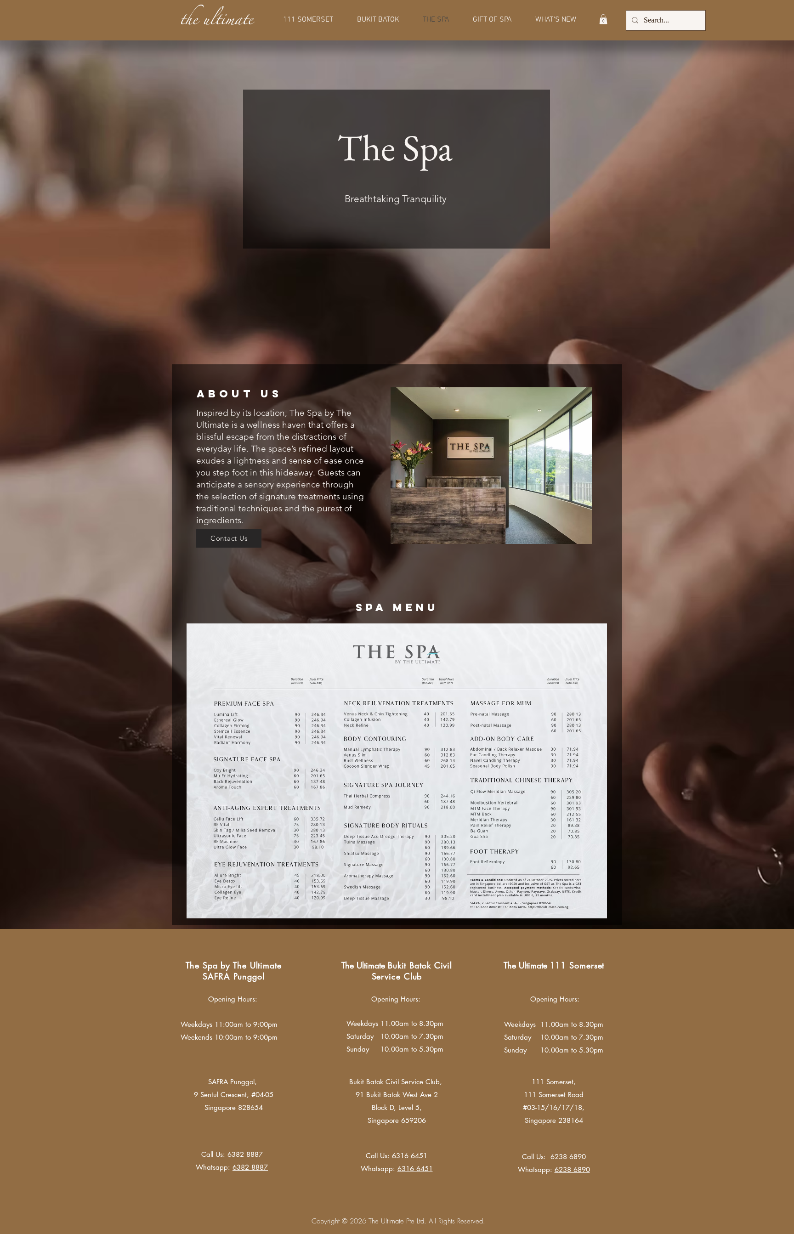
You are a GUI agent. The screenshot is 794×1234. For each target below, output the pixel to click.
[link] (603, 19)
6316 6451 (409, 1155)
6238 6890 (572, 1169)
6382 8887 (245, 1154)
